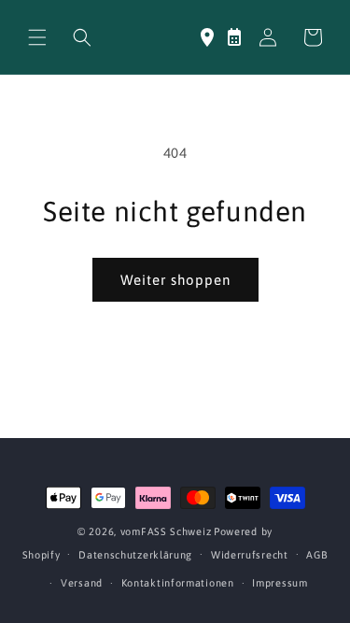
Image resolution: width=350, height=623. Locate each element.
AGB (317, 554)
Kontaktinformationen (177, 582)
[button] (37, 37)
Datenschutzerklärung (135, 554)
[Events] (234, 37)
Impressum (279, 582)
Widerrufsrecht (249, 554)
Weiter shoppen (175, 280)
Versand (82, 582)
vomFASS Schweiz (166, 531)
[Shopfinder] (207, 37)
